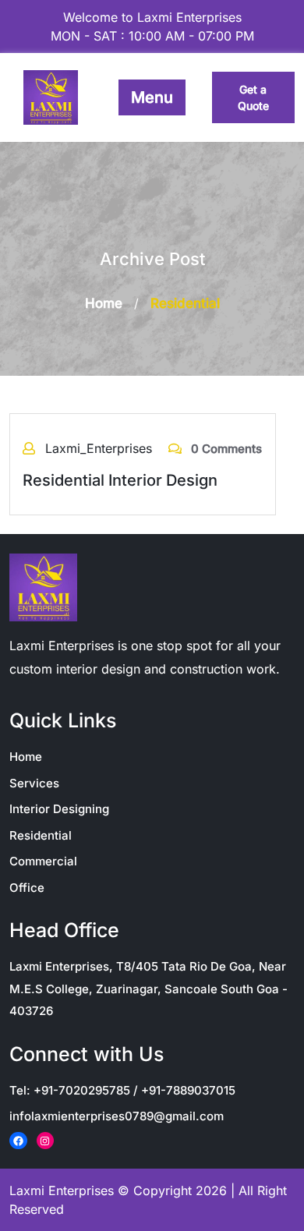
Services (34, 783)
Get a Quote (253, 97)
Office (26, 887)
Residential (40, 835)
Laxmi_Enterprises (100, 448)
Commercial (43, 861)
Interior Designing (59, 808)
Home (103, 303)
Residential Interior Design (120, 480)
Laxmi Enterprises (61, 1190)
